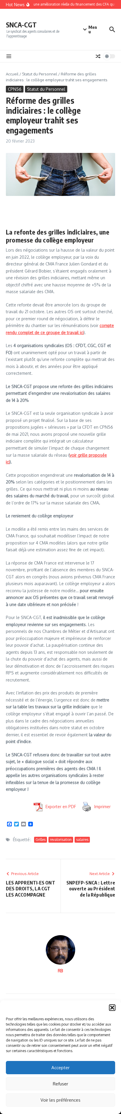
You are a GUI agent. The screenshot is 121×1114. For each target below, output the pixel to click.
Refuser (60, 1084)
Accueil (12, 74)
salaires (82, 839)
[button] (112, 1008)
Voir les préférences (60, 1100)
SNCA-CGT (21, 24)
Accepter (60, 1067)
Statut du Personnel (39, 74)
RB (60, 970)
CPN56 (14, 89)
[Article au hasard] (98, 56)
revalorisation (61, 839)
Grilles (41, 839)
